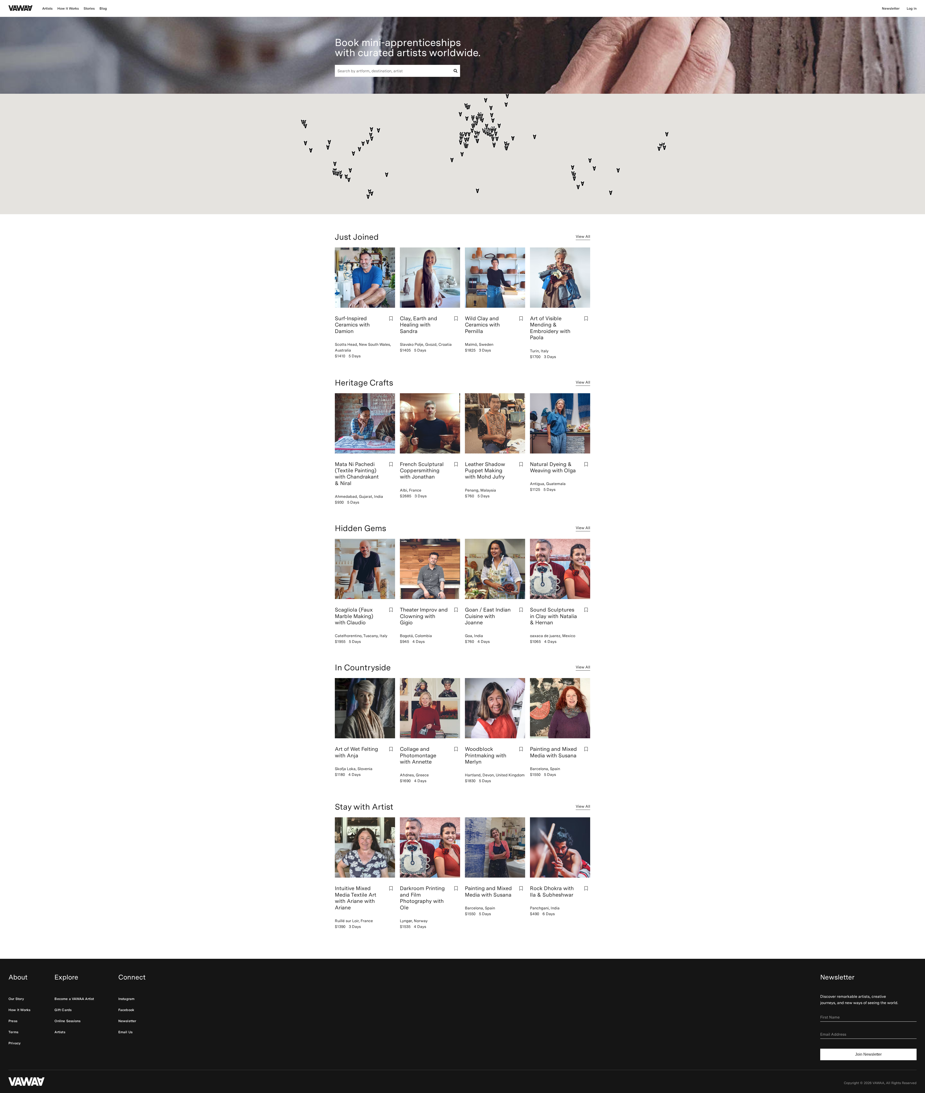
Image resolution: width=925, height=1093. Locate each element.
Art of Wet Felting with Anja (356, 752)
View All (583, 236)
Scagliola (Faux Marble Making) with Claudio (354, 616)
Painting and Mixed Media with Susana (553, 752)
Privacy (14, 1043)
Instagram (126, 999)
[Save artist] (391, 318)
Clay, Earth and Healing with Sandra (418, 324)
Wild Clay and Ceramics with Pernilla (482, 324)
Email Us (125, 1032)
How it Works (68, 8)
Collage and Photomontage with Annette (418, 755)
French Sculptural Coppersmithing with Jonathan (422, 470)
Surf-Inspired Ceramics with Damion (352, 324)
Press (12, 1021)
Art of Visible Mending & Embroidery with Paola (550, 327)
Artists (47, 8)
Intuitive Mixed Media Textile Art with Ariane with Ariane (355, 897)
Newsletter (890, 8)
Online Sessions (67, 1021)
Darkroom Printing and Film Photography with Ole (422, 897)
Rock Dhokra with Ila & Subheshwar (552, 891)
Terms (13, 1032)
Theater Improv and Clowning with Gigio (424, 616)
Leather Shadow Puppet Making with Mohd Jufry (485, 470)
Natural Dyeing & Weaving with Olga (553, 467)
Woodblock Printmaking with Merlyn (485, 755)
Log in (912, 8)
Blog (103, 8)
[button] (572, 167)
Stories (89, 8)
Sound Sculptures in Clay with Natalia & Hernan (553, 616)
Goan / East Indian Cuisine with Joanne (488, 616)
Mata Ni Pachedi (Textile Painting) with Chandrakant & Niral (357, 473)
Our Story (16, 999)
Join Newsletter (868, 1054)
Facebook (126, 1010)
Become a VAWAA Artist (74, 999)
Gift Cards (63, 1010)
